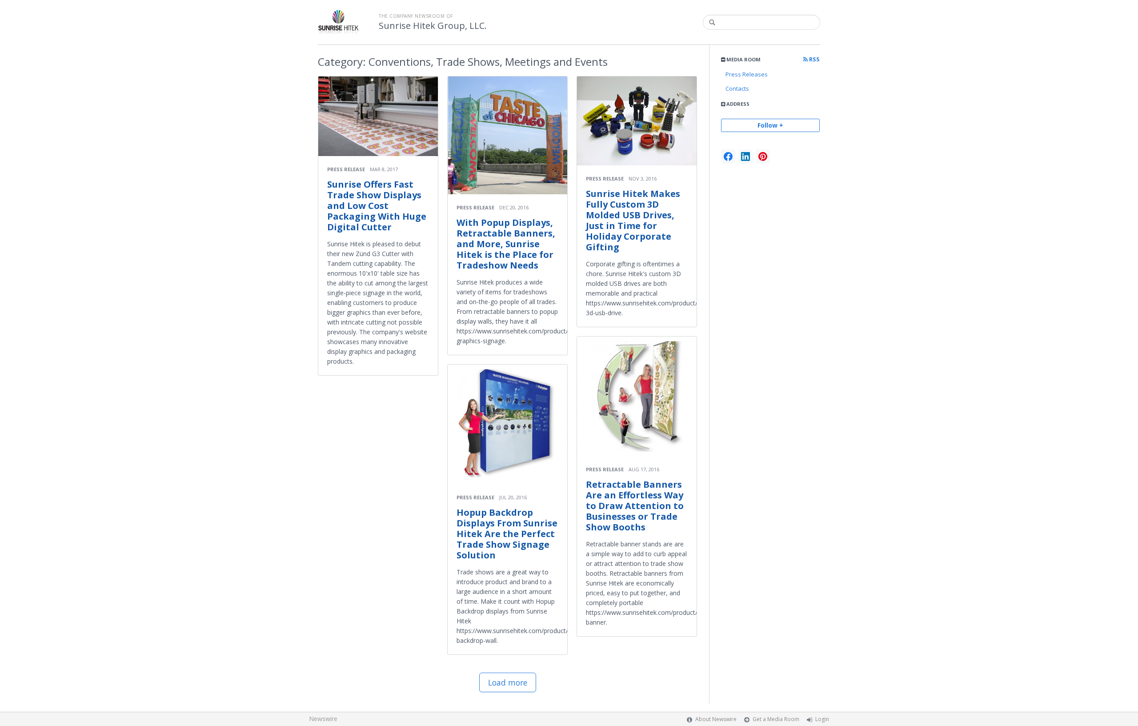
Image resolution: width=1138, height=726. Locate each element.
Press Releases (746, 74)
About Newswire (716, 719)
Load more (507, 682)
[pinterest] (763, 156)
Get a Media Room (776, 719)
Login (822, 719)
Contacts (737, 88)
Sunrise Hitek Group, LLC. (433, 26)
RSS (814, 59)
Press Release (346, 169)
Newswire (323, 718)
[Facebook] (728, 156)
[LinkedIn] (745, 156)
